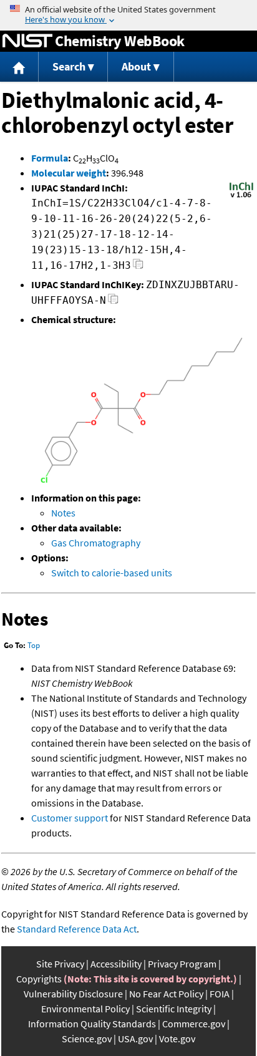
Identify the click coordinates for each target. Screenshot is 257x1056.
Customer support (69, 817)
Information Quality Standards (92, 1023)
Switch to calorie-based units (111, 572)
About (136, 66)
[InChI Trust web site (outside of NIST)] (241, 196)
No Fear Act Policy (166, 993)
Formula (49, 158)
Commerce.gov (193, 1023)
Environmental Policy (85, 1008)
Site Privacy (60, 963)
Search (68, 66)
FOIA (220, 993)
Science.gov (87, 1038)
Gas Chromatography (95, 542)
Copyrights (39, 978)
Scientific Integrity (173, 1008)
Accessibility (116, 963)
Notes (63, 512)
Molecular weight (68, 173)
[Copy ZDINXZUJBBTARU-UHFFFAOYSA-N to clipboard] (113, 302)
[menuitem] (19, 67)
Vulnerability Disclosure (73, 993)
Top (33, 645)
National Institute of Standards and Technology (27, 41)
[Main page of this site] (19, 67)
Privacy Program (182, 963)
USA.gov (135, 1038)
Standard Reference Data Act (77, 929)
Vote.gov (177, 1038)
